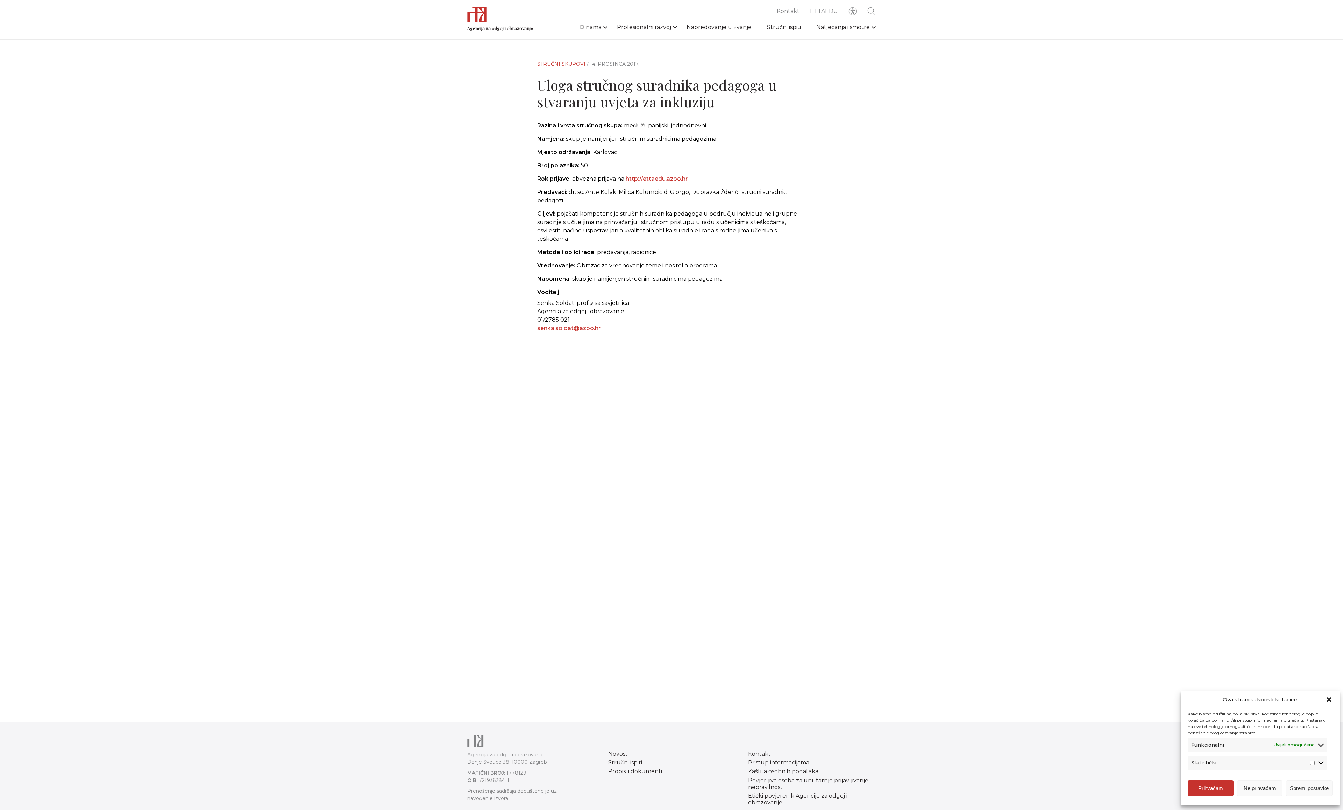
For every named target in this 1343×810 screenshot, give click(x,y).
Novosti (618, 753)
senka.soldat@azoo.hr (569, 328)
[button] (1329, 699)
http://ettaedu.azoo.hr (657, 178)
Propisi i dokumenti (635, 771)
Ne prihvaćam (1260, 788)
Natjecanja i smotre (843, 27)
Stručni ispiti (784, 27)
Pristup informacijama (778, 762)
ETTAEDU (824, 11)
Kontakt (788, 11)
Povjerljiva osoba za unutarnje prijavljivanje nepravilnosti (808, 783)
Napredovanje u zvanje (719, 27)
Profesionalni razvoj (644, 27)
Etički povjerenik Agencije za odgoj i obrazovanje (797, 799)
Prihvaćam (1210, 788)
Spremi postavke (1309, 788)
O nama (591, 27)
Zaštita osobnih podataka (783, 771)
